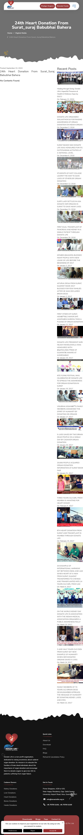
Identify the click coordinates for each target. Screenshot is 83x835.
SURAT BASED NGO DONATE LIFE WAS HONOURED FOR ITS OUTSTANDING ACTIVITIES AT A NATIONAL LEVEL (69, 149)
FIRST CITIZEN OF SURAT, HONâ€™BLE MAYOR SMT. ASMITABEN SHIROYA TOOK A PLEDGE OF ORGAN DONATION (70, 318)
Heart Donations (10, 797)
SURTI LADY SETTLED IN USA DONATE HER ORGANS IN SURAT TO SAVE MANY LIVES (69, 204)
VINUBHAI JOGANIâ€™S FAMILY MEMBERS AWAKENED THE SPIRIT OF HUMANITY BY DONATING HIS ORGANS (70, 410)
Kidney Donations (10, 789)
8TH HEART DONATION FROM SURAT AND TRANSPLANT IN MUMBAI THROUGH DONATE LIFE (69, 534)
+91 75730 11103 (66, 805)
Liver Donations (10, 793)
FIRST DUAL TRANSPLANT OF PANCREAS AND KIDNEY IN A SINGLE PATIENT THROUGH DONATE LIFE (69, 231)
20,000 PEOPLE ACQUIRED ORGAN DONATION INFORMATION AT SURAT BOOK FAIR (70, 466)
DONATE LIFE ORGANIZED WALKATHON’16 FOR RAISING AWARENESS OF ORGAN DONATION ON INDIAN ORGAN (69, 121)
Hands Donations (10, 805)
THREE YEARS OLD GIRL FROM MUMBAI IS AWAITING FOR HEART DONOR (69, 500)
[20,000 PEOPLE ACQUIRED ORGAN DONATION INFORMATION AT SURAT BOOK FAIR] (70, 452)
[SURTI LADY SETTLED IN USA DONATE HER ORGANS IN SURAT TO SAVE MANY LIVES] (70, 191)
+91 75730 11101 (53, 805)
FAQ (44, 749)
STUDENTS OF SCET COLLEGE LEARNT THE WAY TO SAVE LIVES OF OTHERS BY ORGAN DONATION (69, 177)
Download (47, 744)
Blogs (45, 753)
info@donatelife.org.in (55, 799)
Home (9, 33)
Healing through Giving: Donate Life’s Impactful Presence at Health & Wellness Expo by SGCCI (68, 93)
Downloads (27, 819)
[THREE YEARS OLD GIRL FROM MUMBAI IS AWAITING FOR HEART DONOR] (70, 484)
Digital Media (20, 33)
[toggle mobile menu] (74, 6)
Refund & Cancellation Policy (53, 757)
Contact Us (56, 819)
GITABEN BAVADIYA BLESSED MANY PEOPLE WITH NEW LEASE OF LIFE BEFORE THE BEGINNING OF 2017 (69, 259)
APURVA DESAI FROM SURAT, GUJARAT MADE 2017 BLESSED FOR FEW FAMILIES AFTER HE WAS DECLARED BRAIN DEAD (69, 288)
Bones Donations (10, 801)
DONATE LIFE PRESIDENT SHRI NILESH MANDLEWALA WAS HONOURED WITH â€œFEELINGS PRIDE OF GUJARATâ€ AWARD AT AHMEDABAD (70, 348)
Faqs (46, 819)
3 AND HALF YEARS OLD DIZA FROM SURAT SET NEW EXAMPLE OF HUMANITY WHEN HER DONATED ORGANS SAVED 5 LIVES (69, 654)
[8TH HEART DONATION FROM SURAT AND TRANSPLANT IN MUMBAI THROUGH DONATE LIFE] (70, 517)
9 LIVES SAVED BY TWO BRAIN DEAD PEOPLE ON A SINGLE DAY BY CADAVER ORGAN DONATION (70, 438)
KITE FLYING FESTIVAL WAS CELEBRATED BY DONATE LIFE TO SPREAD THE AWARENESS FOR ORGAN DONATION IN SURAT (69, 380)
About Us (46, 740)
